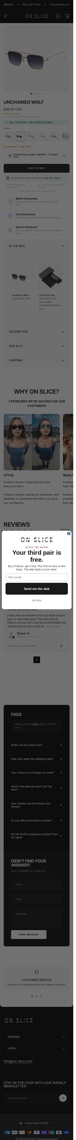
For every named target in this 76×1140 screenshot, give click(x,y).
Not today (36, 600)
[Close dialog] (68, 533)
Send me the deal (36, 588)
